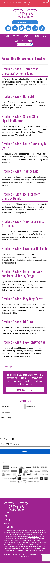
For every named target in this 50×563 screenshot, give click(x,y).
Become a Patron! (26, 22)
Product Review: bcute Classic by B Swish (24, 146)
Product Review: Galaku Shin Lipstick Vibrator (20, 118)
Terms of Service (25, 557)
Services (16, 36)
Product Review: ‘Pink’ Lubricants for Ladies (23, 223)
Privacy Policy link (37, 554)
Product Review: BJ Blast (17, 321)
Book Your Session (25, 389)
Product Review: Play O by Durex (22, 298)
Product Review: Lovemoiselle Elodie (24, 248)
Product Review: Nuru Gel (18, 96)
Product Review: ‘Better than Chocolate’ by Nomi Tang (20, 71)
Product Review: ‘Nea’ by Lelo (20, 171)
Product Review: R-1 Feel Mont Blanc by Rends (21, 196)
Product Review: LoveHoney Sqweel (24, 342)
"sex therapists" (33, 536)
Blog (44, 36)
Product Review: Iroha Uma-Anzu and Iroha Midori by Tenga (22, 273)
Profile (6, 36)
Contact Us (19, 40)
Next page (8, 367)
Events (26, 36)
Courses (36, 36)
